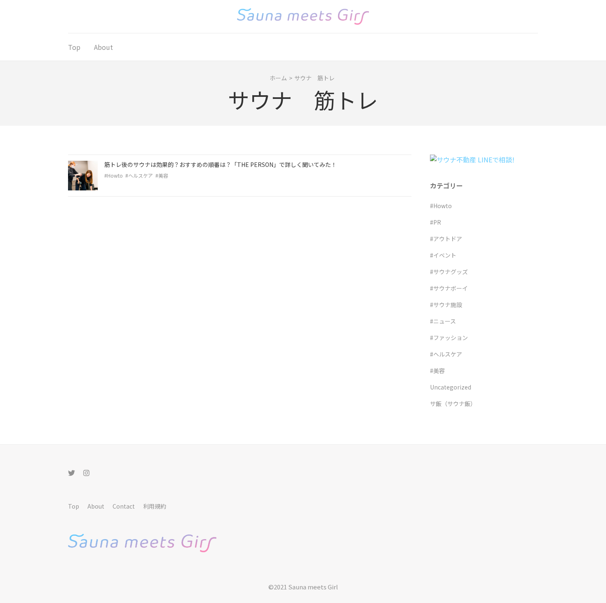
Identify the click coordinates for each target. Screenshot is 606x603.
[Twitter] (71, 472)
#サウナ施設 (446, 304)
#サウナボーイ (449, 288)
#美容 (161, 175)
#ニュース (443, 321)
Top (74, 47)
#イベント (443, 255)
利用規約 (154, 506)
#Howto (113, 175)
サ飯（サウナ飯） (453, 403)
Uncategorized (450, 387)
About (103, 47)
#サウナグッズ (449, 271)
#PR (435, 222)
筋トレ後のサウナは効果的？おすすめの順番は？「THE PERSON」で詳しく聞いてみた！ (220, 164)
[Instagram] (86, 472)
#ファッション (449, 337)
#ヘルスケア (139, 175)
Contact (124, 506)
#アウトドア (446, 239)
